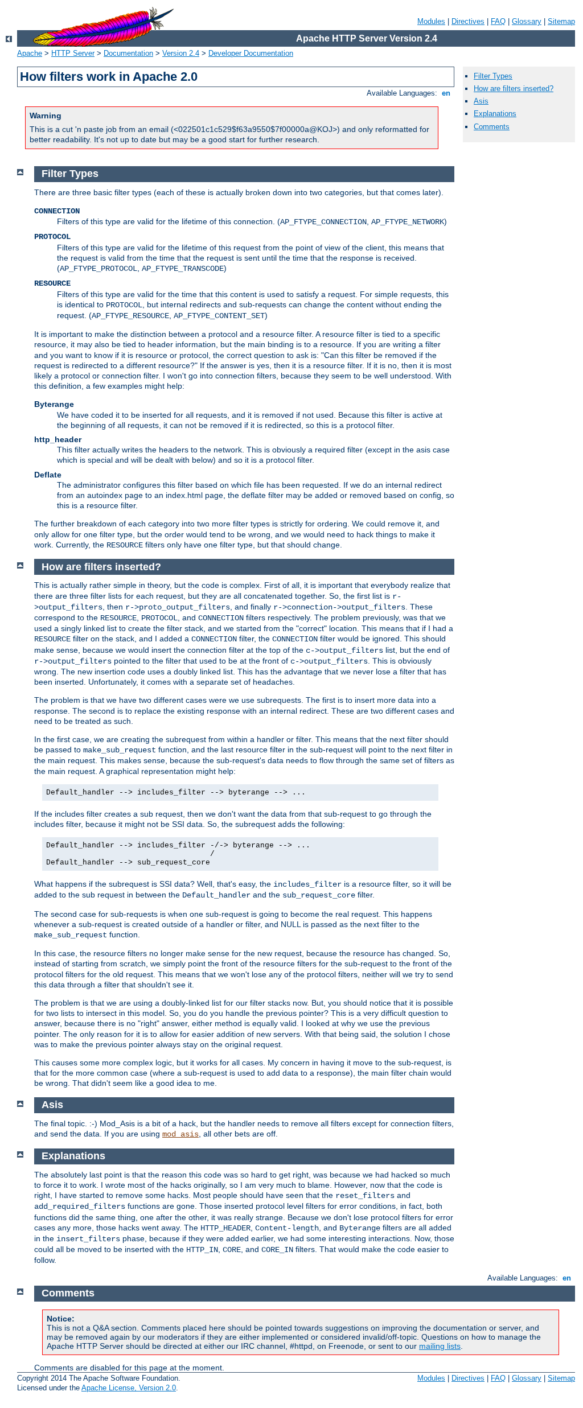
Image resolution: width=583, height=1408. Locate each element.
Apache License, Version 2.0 (128, 1388)
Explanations (495, 113)
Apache (29, 53)
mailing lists (440, 1346)
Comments (492, 126)
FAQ (498, 21)
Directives (468, 21)
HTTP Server (73, 53)
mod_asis (180, 1134)
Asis (481, 101)
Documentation (128, 53)
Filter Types (493, 76)
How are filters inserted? (513, 88)
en (446, 93)
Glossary (526, 21)
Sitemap (561, 21)
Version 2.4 (180, 53)
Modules (431, 21)
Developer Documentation (250, 53)
